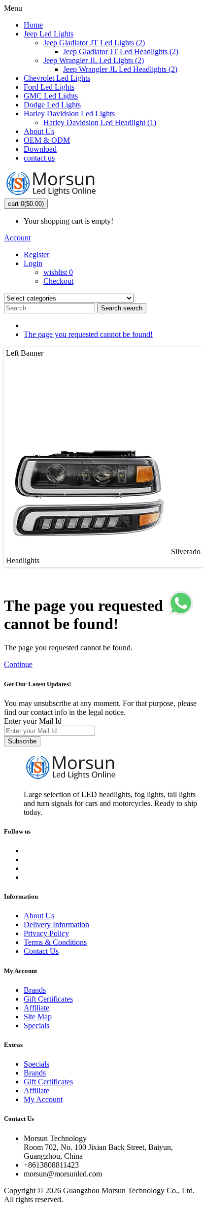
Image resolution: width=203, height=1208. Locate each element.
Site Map (38, 1016)
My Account (43, 1099)
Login (33, 263)
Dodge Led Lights (52, 105)
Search (121, 308)
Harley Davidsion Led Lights (69, 113)
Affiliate (36, 1008)
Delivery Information (56, 924)
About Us (39, 131)
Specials (36, 1025)
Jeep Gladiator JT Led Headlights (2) (120, 51)
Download (40, 149)
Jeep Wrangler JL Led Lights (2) (93, 60)
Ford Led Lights (49, 87)
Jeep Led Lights (48, 34)
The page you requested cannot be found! (88, 334)
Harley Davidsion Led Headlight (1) (99, 122)
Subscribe (22, 741)
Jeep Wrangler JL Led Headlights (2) (120, 69)
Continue (18, 664)
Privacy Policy (46, 933)
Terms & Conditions (55, 942)
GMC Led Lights (51, 96)
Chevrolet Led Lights (57, 78)
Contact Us (41, 951)
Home (33, 25)
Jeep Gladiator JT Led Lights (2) (94, 42)
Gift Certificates (48, 999)
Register (36, 254)
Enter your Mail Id (33, 721)
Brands (35, 990)
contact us (39, 158)
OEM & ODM (47, 140)
